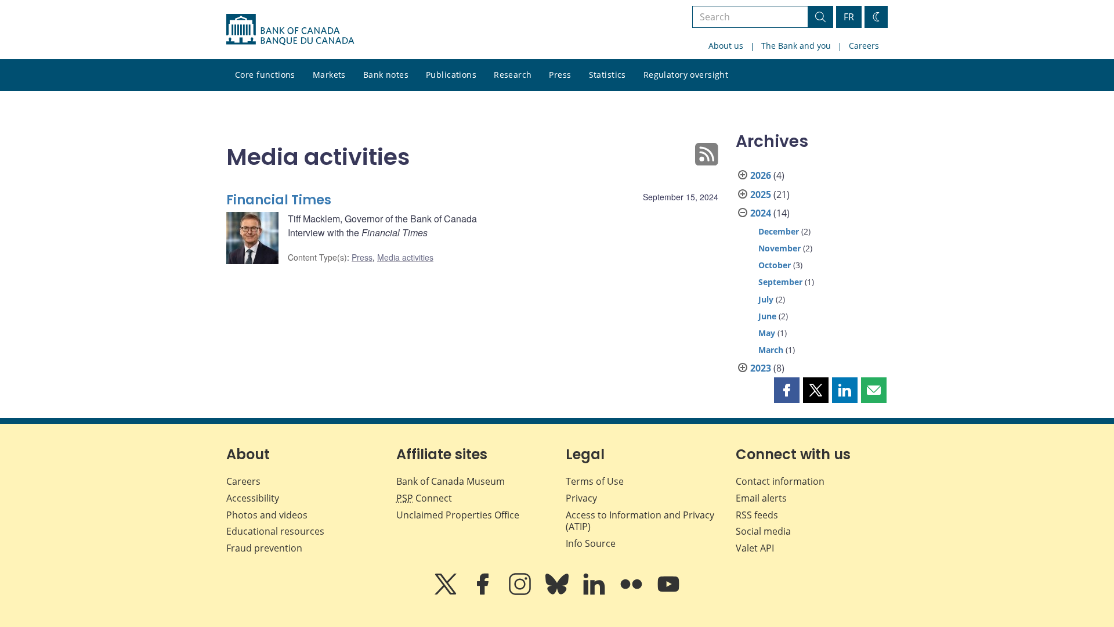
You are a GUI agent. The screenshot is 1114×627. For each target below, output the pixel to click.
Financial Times (278, 200)
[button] (787, 390)
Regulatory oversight (685, 74)
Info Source (591, 543)
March (770, 349)
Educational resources (275, 531)
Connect (424, 498)
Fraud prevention (264, 548)
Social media (763, 531)
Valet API (755, 548)
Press (560, 74)
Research (512, 74)
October (774, 265)
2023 (760, 368)
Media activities (405, 257)
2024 (760, 213)
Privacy (581, 498)
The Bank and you (796, 45)
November (779, 248)
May (766, 332)
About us (725, 45)
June (767, 316)
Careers (864, 45)
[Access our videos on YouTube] (668, 592)
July (765, 299)
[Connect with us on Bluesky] (558, 592)
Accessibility (252, 498)
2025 (760, 194)
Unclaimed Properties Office (457, 515)
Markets (329, 74)
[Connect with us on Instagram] (521, 592)
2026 (760, 175)
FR (849, 16)
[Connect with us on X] (446, 592)
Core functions (265, 74)
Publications (451, 74)
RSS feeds (757, 515)
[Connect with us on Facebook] (483, 592)
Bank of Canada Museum (450, 481)
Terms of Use (595, 481)
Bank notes (385, 74)
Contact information (780, 481)
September (780, 281)
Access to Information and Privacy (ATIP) (640, 521)
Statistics (607, 74)
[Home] (290, 29)
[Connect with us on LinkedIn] (595, 592)
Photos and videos (267, 515)
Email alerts (761, 498)
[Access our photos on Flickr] (632, 592)
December (778, 231)
